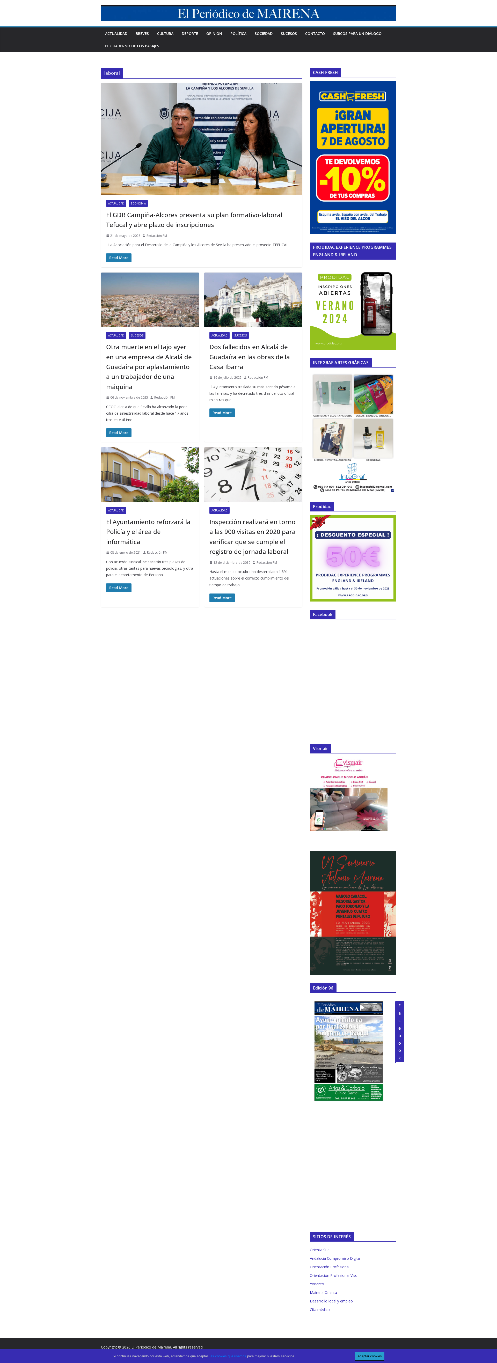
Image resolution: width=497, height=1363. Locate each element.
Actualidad (116, 33)
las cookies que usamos (228, 1356)
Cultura (165, 33)
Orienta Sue (320, 1249)
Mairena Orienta (323, 1292)
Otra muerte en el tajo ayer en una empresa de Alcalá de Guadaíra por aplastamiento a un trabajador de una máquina (149, 366)
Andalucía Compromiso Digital (335, 1258)
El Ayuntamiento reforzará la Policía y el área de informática (148, 531)
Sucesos (289, 33)
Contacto (315, 33)
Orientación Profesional (329, 1266)
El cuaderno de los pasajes (132, 45)
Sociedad (264, 33)
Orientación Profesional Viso (333, 1275)
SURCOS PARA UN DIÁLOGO (357, 33)
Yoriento (317, 1283)
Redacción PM (157, 235)
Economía (138, 203)
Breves (142, 33)
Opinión (214, 33)
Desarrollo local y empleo (331, 1301)
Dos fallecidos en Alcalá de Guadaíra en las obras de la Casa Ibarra (249, 356)
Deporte (190, 33)
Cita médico (320, 1309)
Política (238, 33)
